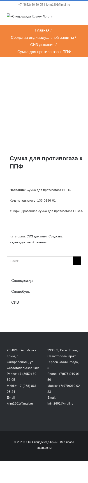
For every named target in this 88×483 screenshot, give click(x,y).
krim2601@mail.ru (60, 403)
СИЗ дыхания (37, 236)
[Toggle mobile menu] (79, 18)
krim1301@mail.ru (58, 4)
